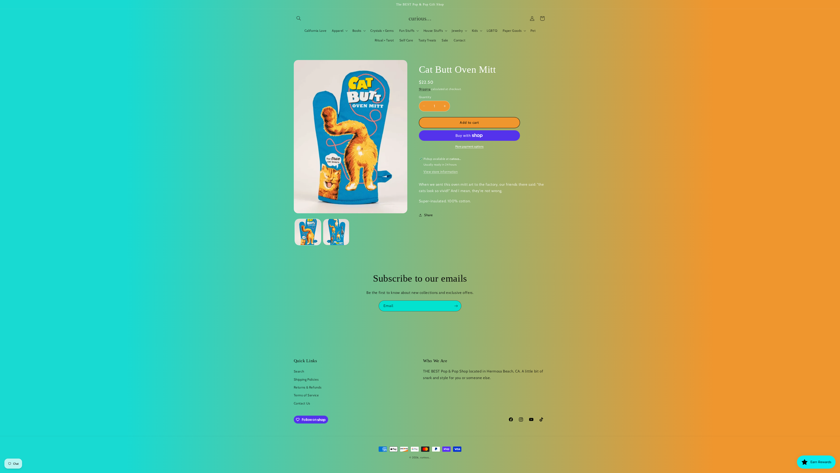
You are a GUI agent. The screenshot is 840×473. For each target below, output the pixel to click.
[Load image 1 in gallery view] (308, 232)
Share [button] (428, 215)
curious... (425, 457)
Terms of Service (306, 395)
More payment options (469, 146)
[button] (299, 18)
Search (299, 371)
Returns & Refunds (308, 387)
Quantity (425, 97)
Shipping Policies (306, 379)
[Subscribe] (456, 305)
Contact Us (302, 403)
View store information (441, 172)
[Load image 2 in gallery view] (336, 232)
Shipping (424, 89)
